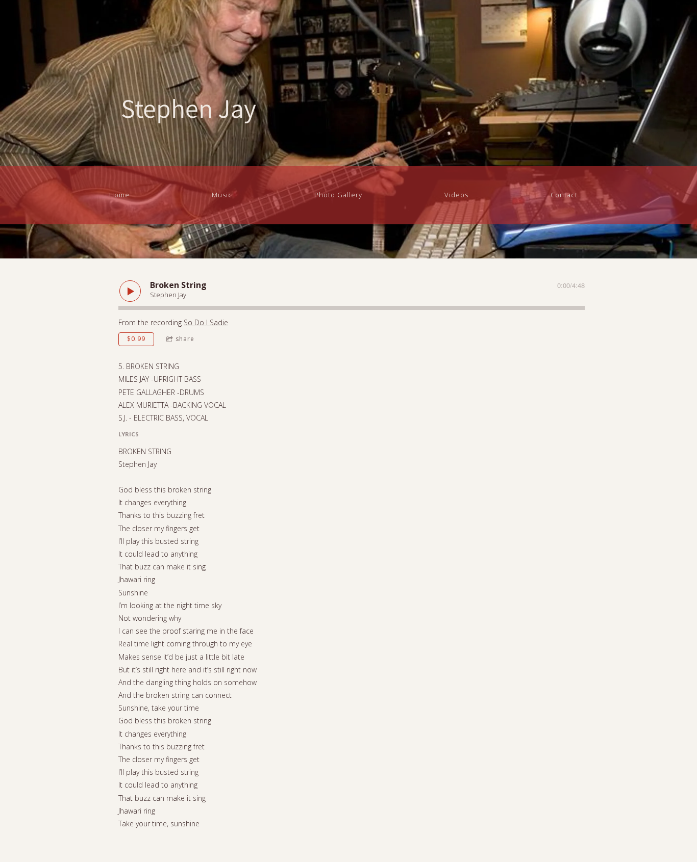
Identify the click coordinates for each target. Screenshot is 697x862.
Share (185, 338)
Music (222, 194)
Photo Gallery (338, 194)
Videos (456, 194)
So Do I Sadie (206, 322)
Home (119, 194)
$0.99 (136, 338)
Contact (564, 194)
